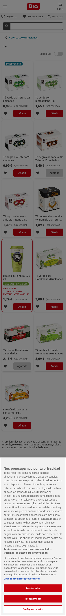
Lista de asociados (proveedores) (22, 578)
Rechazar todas (33, 598)
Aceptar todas (33, 588)
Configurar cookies (33, 609)
